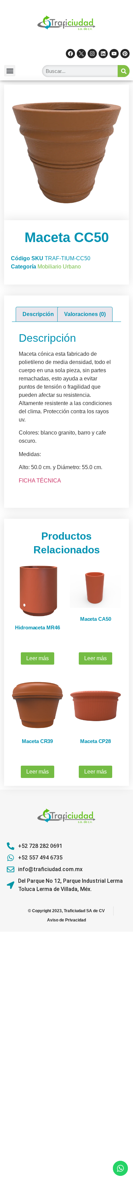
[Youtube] (114, 53)
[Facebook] (70, 53)
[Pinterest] (125, 53)
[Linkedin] (103, 53)
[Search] (124, 71)
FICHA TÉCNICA (40, 480)
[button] (9, 70)
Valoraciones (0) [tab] (85, 314)
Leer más (37, 658)
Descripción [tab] (38, 314)
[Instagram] (92, 53)
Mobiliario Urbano (59, 266)
